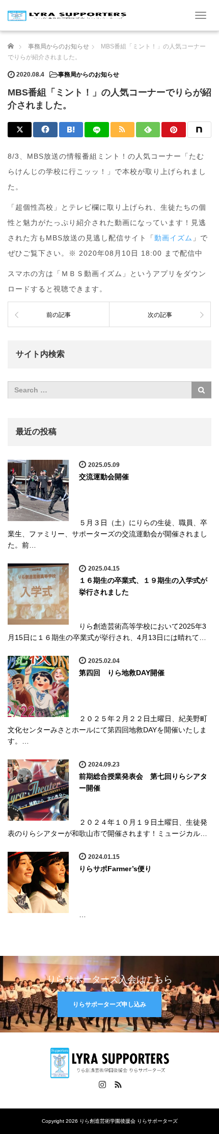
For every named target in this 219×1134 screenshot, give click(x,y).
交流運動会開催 (104, 477)
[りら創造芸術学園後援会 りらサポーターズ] (67, 15)
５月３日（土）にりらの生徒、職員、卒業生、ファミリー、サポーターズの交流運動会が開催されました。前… (107, 534)
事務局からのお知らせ (88, 74)
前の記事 (58, 314)
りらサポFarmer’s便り (115, 869)
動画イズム (173, 238)
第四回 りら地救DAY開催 (122, 673)
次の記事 (160, 314)
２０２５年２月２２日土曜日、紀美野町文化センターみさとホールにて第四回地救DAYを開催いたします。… (107, 730)
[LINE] (96, 129)
